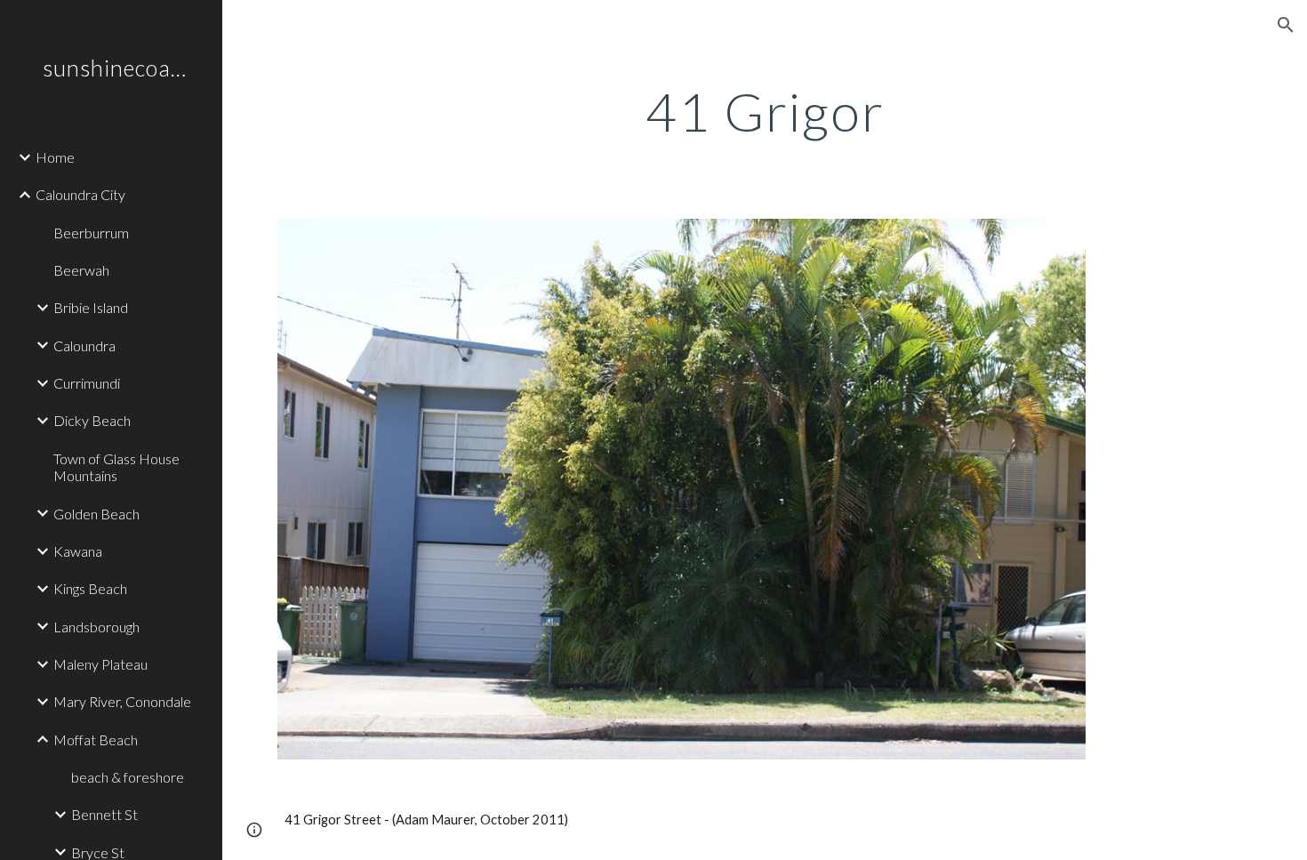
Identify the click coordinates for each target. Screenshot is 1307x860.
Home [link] (55, 157)
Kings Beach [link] (90, 588)
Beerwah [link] (81, 269)
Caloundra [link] (84, 345)
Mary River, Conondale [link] (122, 701)
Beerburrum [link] (91, 232)
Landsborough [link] (96, 626)
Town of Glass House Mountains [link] (116, 467)
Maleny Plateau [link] (100, 663)
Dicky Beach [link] (92, 420)
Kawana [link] (77, 551)
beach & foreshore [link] (127, 776)
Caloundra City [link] (80, 194)
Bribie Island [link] (90, 307)
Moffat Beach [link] (95, 739)
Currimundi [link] (86, 382)
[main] (764, 111)
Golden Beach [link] (96, 513)
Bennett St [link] (104, 814)
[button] (1285, 25)
